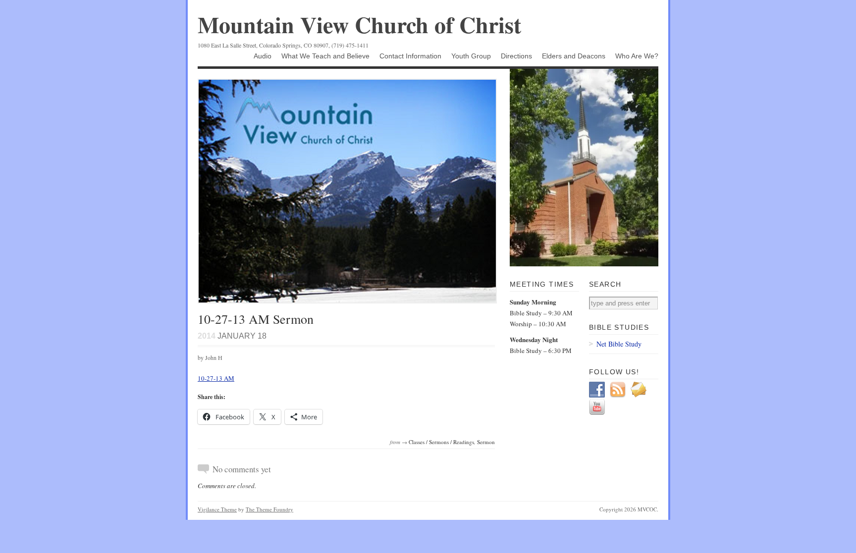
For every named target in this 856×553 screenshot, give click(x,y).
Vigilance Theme (217, 509)
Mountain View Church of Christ (359, 24)
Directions (516, 56)
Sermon (486, 442)
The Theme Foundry (269, 509)
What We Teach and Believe (325, 56)
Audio (262, 56)
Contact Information (410, 56)
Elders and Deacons (573, 56)
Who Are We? (636, 56)
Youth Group (471, 56)
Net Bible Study (619, 344)
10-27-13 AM (216, 378)
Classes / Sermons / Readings (441, 442)
